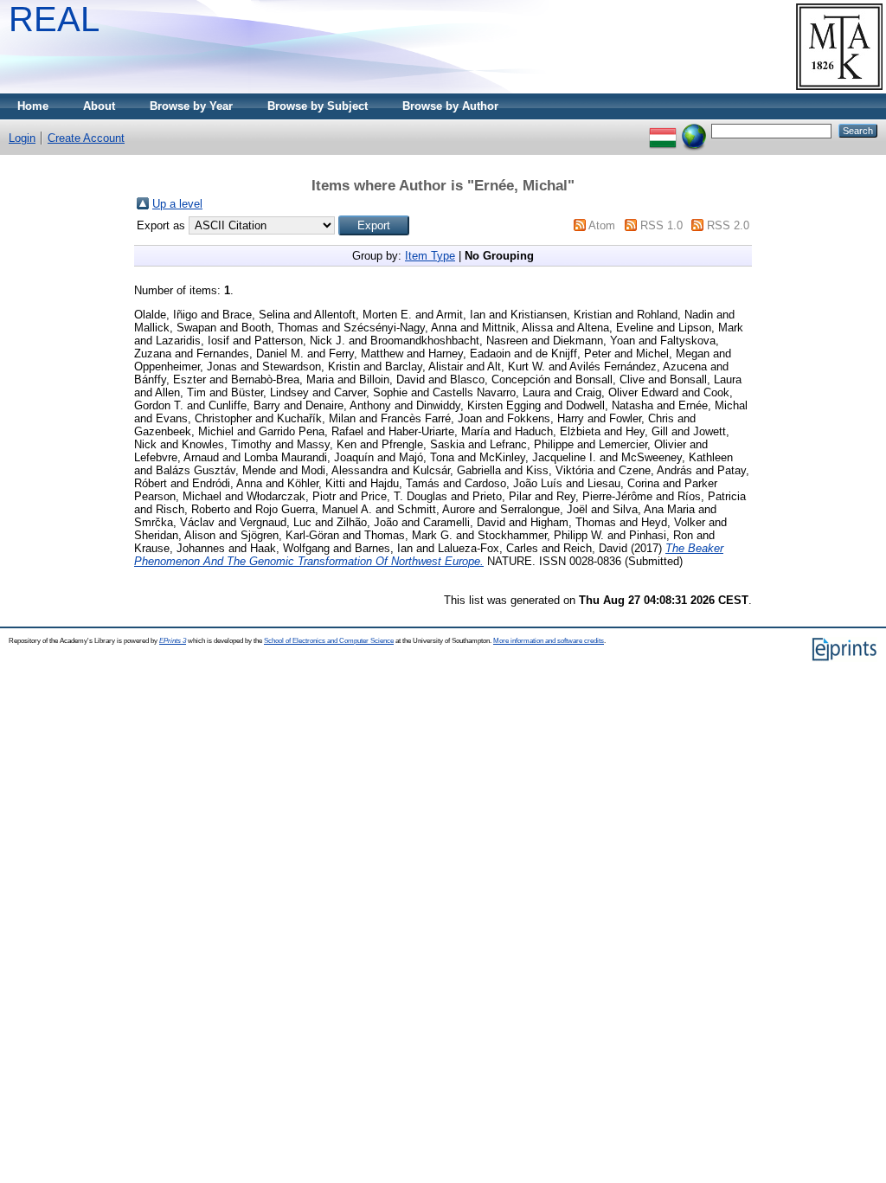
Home (32, 106)
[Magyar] (663, 130)
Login (22, 138)
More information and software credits (548, 641)
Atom (601, 225)
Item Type (430, 255)
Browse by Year (191, 106)
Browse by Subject (317, 106)
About (99, 106)
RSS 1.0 (661, 225)
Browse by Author (450, 106)
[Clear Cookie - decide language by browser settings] (694, 130)
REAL (54, 19)
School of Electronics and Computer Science (329, 641)
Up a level (177, 203)
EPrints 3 (172, 641)
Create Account (86, 138)
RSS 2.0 (728, 225)
